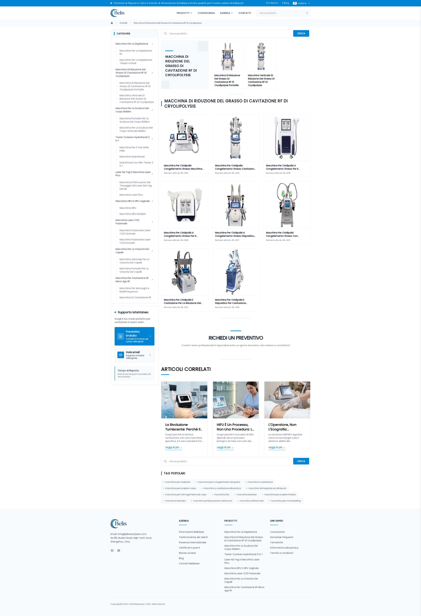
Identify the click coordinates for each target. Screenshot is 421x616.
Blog (181, 558)
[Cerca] (308, 13)
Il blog (285, 3)
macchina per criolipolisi (177, 482)
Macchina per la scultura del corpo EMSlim (241, 547)
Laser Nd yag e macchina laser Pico (242, 561)
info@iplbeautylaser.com (132, 534)
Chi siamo (272, 3)
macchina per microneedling (286, 500)
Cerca (301, 33)
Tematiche (276, 542)
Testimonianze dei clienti (193, 537)
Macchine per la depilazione (240, 532)
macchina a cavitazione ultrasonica (222, 488)
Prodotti (123, 23)
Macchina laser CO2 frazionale (242, 573)
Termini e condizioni (281, 553)
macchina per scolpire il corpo (180, 488)
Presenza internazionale (192, 542)
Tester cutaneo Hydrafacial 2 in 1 (243, 554)
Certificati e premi (189, 547)
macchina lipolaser (247, 494)
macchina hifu (221, 494)
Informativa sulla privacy (284, 547)
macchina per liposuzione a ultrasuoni (212, 500)
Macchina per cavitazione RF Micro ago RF (244, 589)
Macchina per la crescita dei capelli (241, 580)
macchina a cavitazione (260, 482)
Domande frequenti (281, 537)
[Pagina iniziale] (112, 23)
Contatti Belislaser (189, 563)
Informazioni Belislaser (191, 532)
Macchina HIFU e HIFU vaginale (241, 568)
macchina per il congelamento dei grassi (219, 482)
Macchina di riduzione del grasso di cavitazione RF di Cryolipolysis (168, 23)
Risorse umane (187, 553)
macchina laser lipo (175, 500)
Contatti (244, 13)
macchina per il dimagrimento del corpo (186, 494)
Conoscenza (206, 13)
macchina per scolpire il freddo (280, 494)
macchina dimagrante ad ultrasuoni (267, 488)
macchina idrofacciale (251, 500)
